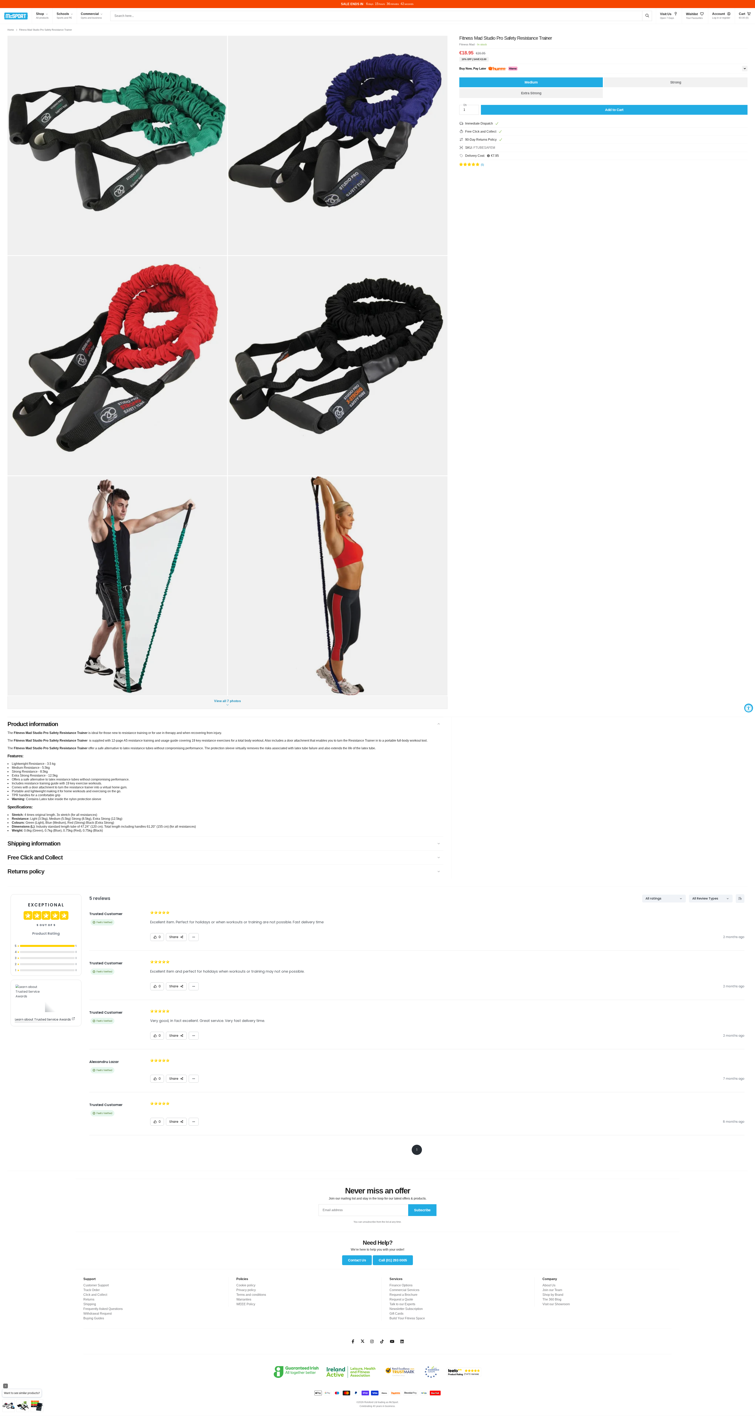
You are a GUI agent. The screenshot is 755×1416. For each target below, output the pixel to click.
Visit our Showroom (556, 1304)
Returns (88, 1299)
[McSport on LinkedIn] (402, 1341)
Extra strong (531, 93)
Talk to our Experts (402, 1304)
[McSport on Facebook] (353, 1341)
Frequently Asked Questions (103, 1309)
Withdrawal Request (97, 1313)
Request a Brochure (403, 1294)
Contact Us (357, 1260)
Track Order (91, 1290)
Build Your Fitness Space (407, 1318)
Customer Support (96, 1285)
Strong (675, 82)
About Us (548, 1285)
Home (10, 29)
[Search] (647, 16)
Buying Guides (93, 1318)
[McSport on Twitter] (362, 1341)
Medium (531, 82)
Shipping (89, 1304)
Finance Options (400, 1285)
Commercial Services (404, 1290)
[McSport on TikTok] (382, 1341)
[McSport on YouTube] (392, 1341)
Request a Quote (401, 1299)
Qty (465, 105)
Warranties (243, 1299)
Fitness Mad (467, 44)
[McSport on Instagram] (372, 1341)
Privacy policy (246, 1290)
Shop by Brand (552, 1294)
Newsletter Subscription (406, 1309)
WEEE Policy (245, 1304)
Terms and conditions (251, 1294)
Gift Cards (396, 1313)
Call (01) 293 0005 (393, 1260)
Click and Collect (95, 1294)
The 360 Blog (551, 1299)
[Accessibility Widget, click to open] (748, 708)
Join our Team (552, 1290)
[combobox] (381, 16)
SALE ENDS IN (352, 4)
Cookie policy (245, 1285)
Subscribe (422, 1210)
